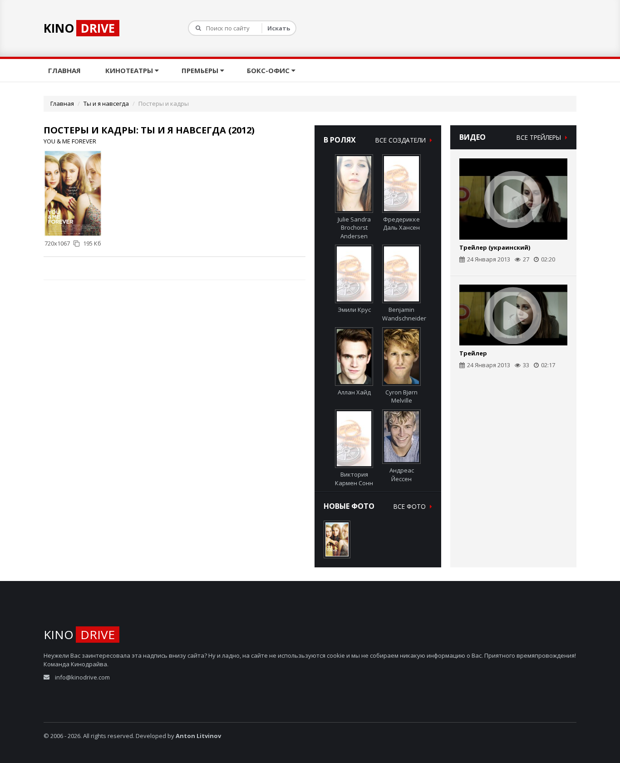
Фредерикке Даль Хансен (401, 223)
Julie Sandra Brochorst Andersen (354, 227)
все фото (411, 506)
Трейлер (473, 353)
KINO (79, 28)
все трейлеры (540, 137)
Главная (65, 70)
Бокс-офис (269, 70)
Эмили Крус (354, 309)
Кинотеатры (130, 70)
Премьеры (201, 70)
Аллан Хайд (354, 392)
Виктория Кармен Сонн (354, 478)
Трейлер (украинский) (494, 247)
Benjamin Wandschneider (404, 313)
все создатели (401, 140)
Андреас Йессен (401, 474)
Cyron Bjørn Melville (401, 396)
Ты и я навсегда (106, 103)
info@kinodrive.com (82, 677)
